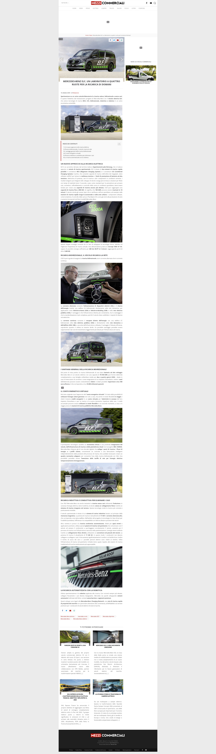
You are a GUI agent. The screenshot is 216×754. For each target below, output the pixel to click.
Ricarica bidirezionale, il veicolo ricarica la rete (78, 149)
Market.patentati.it (127, 750)
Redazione (76, 93)
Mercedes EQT (95, 616)
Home (74, 8)
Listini (134, 8)
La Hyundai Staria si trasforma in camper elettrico (108, 695)
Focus (127, 8)
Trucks (111, 8)
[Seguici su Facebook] (146, 3)
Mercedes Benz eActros (67, 616)
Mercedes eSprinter (108, 616)
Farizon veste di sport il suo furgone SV (75, 646)
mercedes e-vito (82, 616)
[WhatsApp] (121, 40)
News (81, 8)
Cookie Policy (79, 750)
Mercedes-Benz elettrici (80, 619)
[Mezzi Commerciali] (108, 3)
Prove (88, 8)
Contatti (110, 750)
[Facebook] (110, 40)
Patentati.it (136, 750)
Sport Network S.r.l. (114, 742)
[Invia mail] (117, 40)
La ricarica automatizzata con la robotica (76, 157)
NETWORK (64, 3)
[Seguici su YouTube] (150, 3)
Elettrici (95, 8)
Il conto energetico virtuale (72, 153)
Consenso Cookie (88, 750)
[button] (61, 60)
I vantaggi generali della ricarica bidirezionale (78, 151)
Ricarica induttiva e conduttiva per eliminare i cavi (79, 155)
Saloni (119, 8)
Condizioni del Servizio (100, 750)
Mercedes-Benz (65, 619)
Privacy (71, 750)
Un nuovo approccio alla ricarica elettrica (77, 147)
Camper (103, 8)
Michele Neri (114, 744)
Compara (142, 8)
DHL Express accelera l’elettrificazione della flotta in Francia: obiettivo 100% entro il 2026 (75, 697)
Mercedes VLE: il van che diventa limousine (108, 646)
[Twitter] (114, 40)
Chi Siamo (117, 750)
